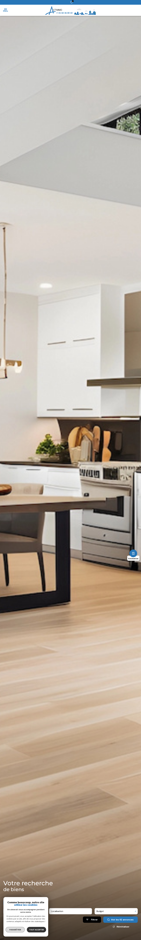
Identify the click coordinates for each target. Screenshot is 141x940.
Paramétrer (15, 929)
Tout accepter (36, 929)
